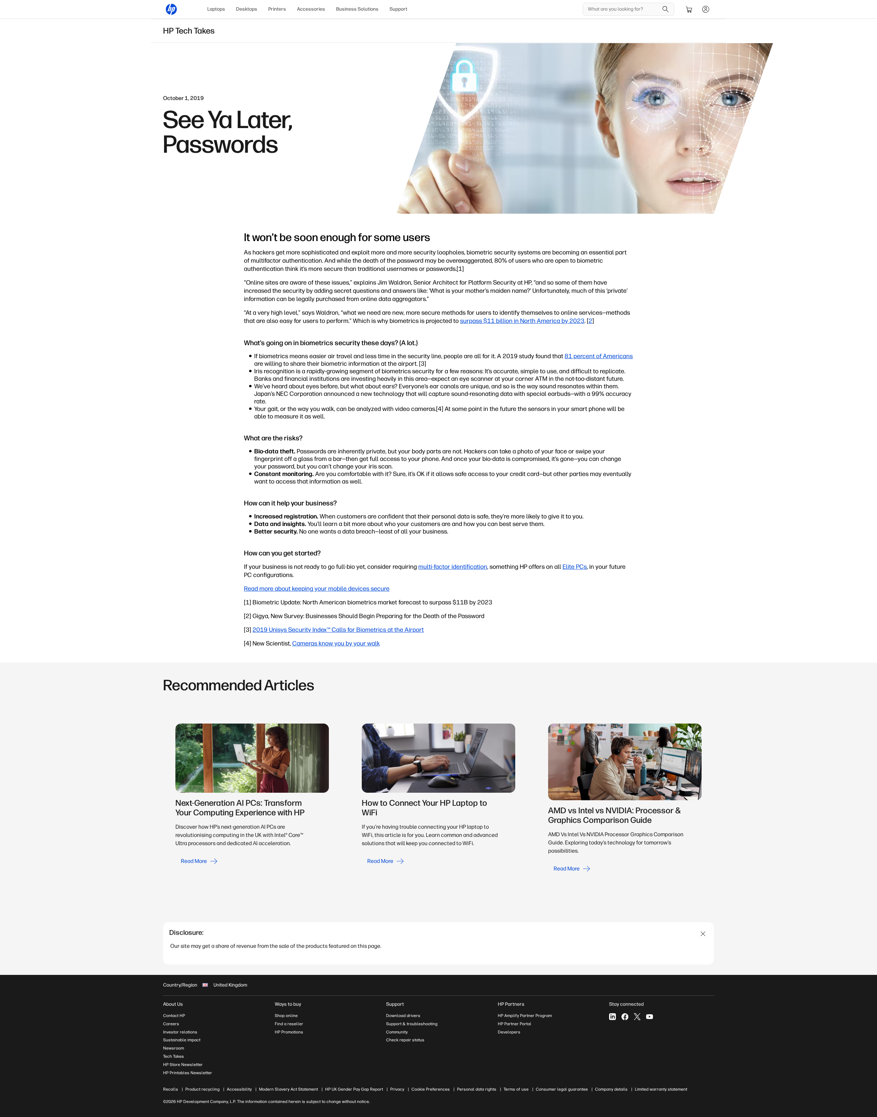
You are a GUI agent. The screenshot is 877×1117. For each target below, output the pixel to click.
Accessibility (239, 1089)
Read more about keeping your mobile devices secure (317, 588)
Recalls (170, 1089)
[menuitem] (216, 9)
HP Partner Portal (514, 1023)
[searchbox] (623, 9)
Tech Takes (173, 1056)
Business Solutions (357, 9)
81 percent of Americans (599, 356)
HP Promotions (289, 1032)
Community (397, 1032)
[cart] (689, 9)
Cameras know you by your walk (336, 643)
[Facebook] (624, 1016)
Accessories (311, 9)
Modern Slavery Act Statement (288, 1089)
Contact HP (174, 1015)
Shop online (286, 1015)
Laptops (216, 9)
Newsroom (173, 1048)
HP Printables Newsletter (187, 1072)
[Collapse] (703, 934)
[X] (637, 1016)
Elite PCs (575, 566)
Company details (611, 1089)
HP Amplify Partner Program (525, 1015)
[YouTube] (649, 1016)
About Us (173, 1004)
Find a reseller (289, 1023)
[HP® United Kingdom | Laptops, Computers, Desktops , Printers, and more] (171, 9)
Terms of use (516, 1089)
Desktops (246, 9)
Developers (509, 1032)
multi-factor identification (452, 566)
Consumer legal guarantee (562, 1089)
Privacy (397, 1089)
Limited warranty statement (661, 1089)
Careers (171, 1023)
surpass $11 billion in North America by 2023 (522, 321)
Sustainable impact (181, 1040)
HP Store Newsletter (183, 1064)
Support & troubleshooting (411, 1023)
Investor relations (180, 1032)
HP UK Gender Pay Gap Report (354, 1089)
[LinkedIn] (612, 1016)
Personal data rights (476, 1089)
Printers (277, 9)
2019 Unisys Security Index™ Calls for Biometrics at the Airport (338, 629)
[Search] (666, 9)
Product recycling (202, 1089)
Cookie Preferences (430, 1089)
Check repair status (405, 1040)
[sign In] (705, 9)
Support (398, 9)
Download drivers (403, 1015)
